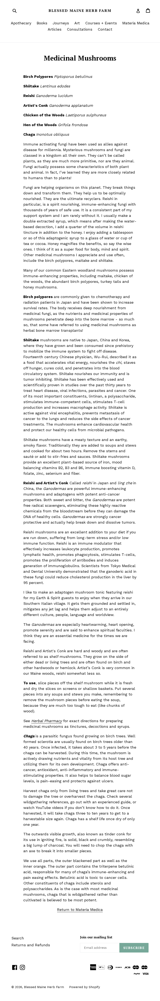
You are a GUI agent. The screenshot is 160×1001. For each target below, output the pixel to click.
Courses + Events (101, 23)
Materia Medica (135, 23)
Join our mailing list (96, 937)
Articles (54, 29)
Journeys (61, 23)
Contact (105, 29)
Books (42, 23)
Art (77, 23)
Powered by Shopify (84, 987)
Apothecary (21, 23)
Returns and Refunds (30, 945)
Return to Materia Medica (80, 909)
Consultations (79, 29)
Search (17, 938)
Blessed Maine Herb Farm (80, 10)
